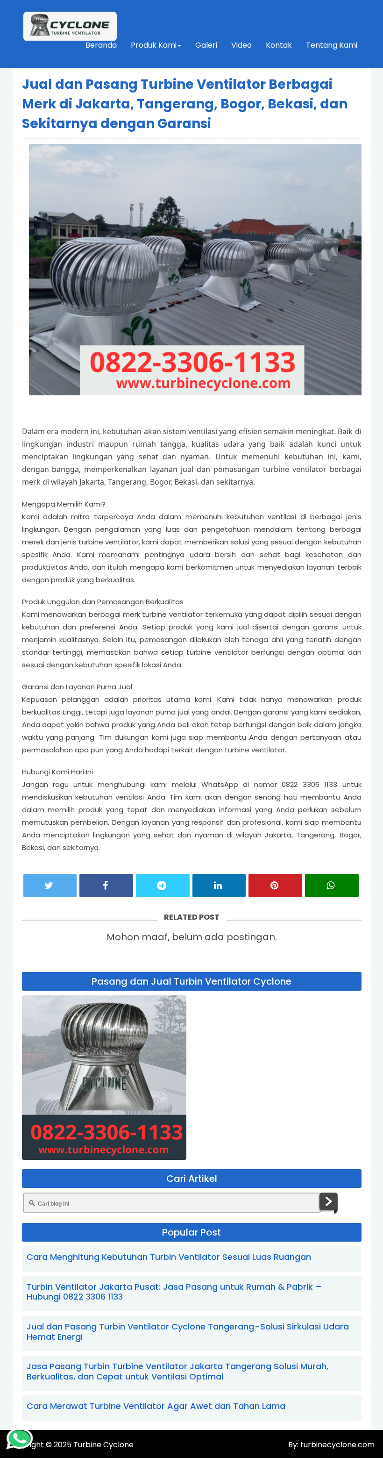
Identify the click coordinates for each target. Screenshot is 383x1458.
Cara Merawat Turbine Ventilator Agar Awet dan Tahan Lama (156, 1406)
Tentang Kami (331, 45)
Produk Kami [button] (154, 45)
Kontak (279, 45)
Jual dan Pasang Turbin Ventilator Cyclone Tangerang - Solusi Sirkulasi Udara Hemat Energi (188, 1332)
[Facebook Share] (106, 885)
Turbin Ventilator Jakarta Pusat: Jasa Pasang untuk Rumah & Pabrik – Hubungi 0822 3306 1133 (174, 1292)
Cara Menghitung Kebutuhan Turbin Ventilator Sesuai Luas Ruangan (169, 1257)
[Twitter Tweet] (50, 885)
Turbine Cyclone (103, 1444)
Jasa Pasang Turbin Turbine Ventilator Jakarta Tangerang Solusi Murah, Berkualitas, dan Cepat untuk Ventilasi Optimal (177, 1371)
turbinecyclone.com (336, 1444)
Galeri (206, 45)
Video (241, 45)
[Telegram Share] (163, 885)
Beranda (101, 45)
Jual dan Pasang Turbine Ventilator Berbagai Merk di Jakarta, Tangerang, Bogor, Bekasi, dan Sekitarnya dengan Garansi (185, 104)
